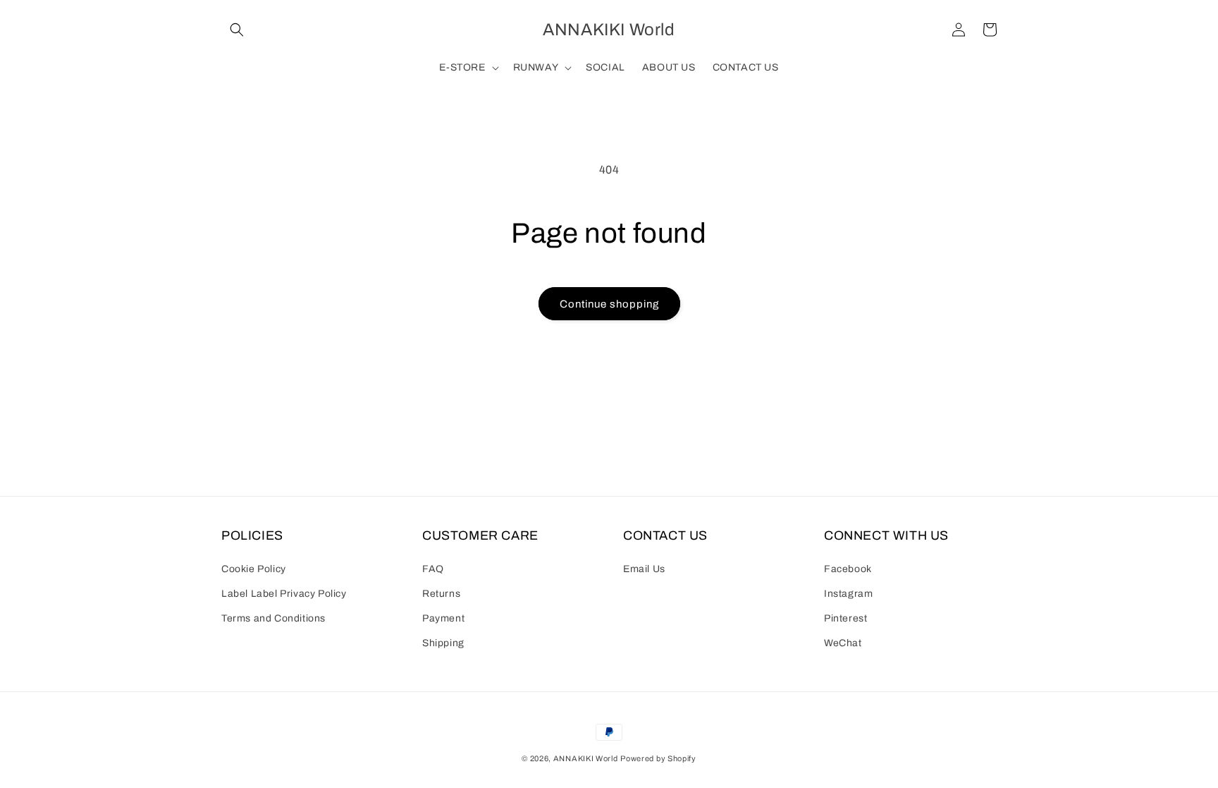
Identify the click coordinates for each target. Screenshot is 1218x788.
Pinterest (845, 618)
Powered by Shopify (658, 758)
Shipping (443, 643)
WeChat (843, 643)
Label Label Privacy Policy (284, 593)
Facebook (848, 569)
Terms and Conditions (273, 618)
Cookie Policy (253, 569)
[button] (236, 29)
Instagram (848, 593)
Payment (443, 618)
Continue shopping (609, 304)
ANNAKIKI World (585, 758)
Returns (441, 593)
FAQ (433, 569)
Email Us (644, 569)
